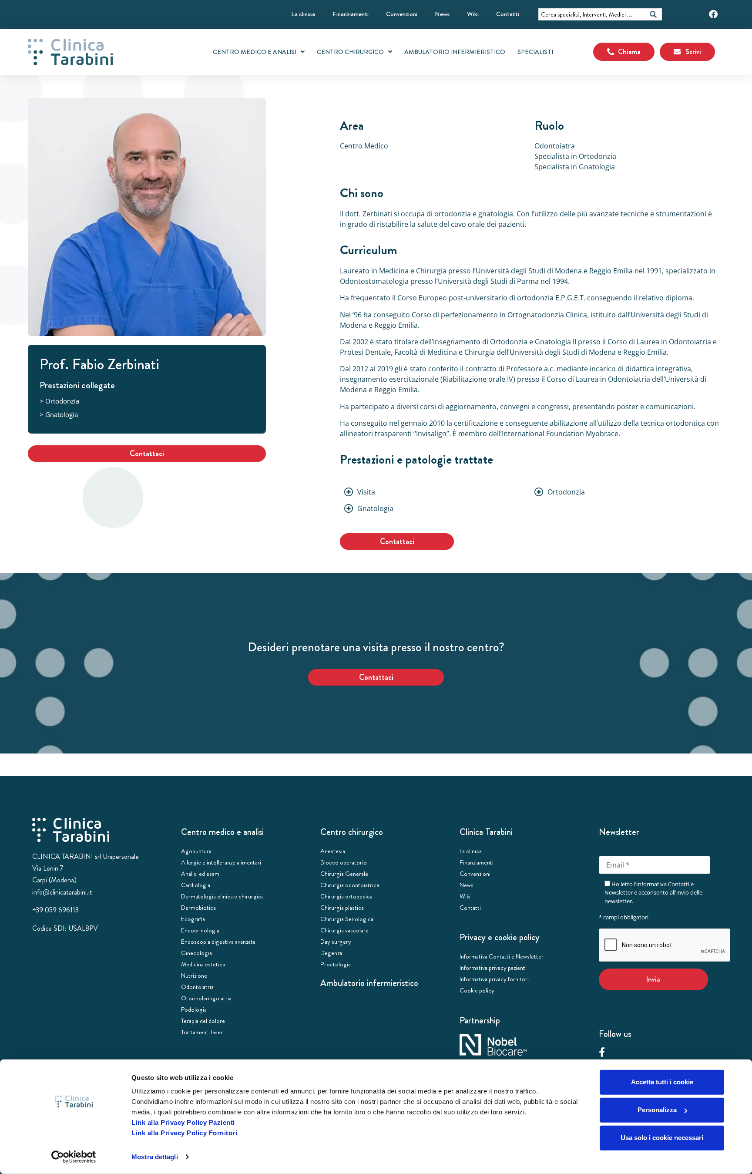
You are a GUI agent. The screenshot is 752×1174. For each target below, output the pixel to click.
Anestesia (332, 851)
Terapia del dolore (203, 1020)
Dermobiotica (198, 907)
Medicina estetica (203, 964)
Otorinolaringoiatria (206, 998)
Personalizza (657, 1109)
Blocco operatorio (343, 862)
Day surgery (335, 941)
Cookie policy (477, 990)
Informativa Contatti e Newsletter (502, 956)
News (442, 14)
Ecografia (193, 919)
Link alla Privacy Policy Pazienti (183, 1122)
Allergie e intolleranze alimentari (221, 862)
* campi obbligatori (623, 917)
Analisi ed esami (201, 873)
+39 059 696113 (55, 910)
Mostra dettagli (154, 1157)
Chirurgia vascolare (344, 930)
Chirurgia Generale (344, 873)
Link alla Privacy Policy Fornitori (184, 1133)
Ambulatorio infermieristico (369, 982)
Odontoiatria (197, 986)
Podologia (194, 1009)
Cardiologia (195, 885)
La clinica (303, 14)
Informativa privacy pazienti (493, 967)
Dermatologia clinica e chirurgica (222, 896)
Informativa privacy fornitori (494, 979)
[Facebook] (713, 14)
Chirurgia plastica (342, 907)
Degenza (331, 953)
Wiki (473, 14)
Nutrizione (194, 975)
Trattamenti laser (202, 1032)
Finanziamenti (350, 14)
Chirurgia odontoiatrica (349, 885)
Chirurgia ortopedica (346, 896)
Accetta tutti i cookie (662, 1082)
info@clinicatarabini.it (62, 892)
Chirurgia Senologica (346, 919)
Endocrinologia (200, 930)
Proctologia (335, 964)
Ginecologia (196, 953)
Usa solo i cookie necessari (662, 1137)
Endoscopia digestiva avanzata (218, 941)
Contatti (507, 14)
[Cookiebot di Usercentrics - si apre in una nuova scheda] (74, 1157)
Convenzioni (401, 14)
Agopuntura (196, 851)
